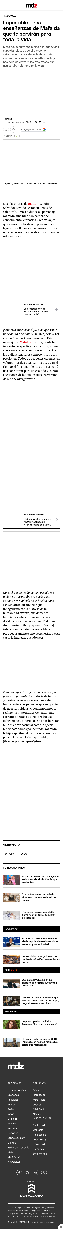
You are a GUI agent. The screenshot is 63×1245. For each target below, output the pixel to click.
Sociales (12, 1118)
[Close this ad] (60, 1226)
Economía (13, 1095)
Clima (36, 1090)
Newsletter (14, 1161)
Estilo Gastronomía (18, 1147)
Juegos (37, 1104)
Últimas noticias (17, 1090)
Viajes (11, 1152)
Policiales (13, 1099)
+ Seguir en (9, 136)
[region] (31, 91)
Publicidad (39, 1125)
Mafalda (9, 854)
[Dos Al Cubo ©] (31, 1196)
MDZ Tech (39, 1109)
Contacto (38, 1129)
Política (12, 1123)
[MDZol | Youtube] (35, 1172)
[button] (58, 5)
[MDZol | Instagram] (27, 1172)
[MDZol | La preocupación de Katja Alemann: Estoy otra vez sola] (56, 309)
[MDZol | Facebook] (19, 1172)
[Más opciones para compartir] (13, 129)
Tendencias (9, 16)
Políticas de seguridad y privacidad (39, 1139)
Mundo (12, 1104)
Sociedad (13, 1128)
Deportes (13, 1133)
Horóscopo (39, 1095)
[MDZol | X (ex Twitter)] (44, 1172)
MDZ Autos (14, 1157)
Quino (24, 854)
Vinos (11, 1114)
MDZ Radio (39, 1099)
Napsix (9, 119)
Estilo (11, 1109)
